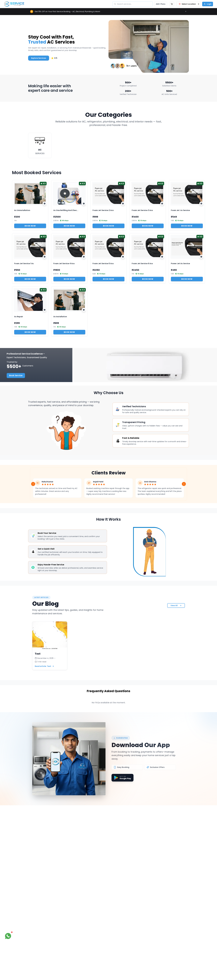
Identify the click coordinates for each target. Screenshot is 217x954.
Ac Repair (18, 316)
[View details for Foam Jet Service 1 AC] (45, 257)
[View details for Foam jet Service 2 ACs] (123, 204)
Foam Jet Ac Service (180, 210)
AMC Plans (160, 4)
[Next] (184, 484)
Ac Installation (60, 316)
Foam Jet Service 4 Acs (64, 263)
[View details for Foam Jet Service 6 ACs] (162, 257)
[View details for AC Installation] (84, 310)
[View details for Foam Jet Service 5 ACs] (123, 257)
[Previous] (33, 484)
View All (174, 605)
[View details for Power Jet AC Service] (201, 257)
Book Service (15, 375)
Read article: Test (43, 666)
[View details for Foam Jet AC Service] (201, 204)
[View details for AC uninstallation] (45, 204)
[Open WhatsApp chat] (8, 936)
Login (209, 4)
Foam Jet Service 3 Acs (142, 210)
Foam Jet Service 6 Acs (142, 263)
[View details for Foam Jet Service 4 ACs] (84, 257)
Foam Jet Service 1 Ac (24, 263)
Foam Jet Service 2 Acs (103, 210)
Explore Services (38, 58)
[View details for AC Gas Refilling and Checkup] (84, 204)
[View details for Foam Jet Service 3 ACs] (162, 204)
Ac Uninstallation (22, 210)
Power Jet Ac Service (180, 263)
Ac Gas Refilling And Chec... (65, 210)
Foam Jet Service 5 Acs (103, 263)
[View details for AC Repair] (45, 310)
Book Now (30, 226)
